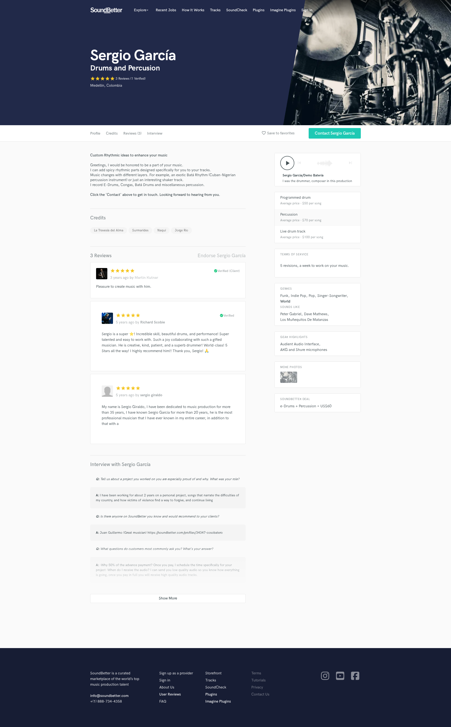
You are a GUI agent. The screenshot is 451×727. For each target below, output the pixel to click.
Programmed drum (295, 197)
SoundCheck (236, 10)
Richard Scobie (152, 322)
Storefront (213, 673)
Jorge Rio (181, 230)
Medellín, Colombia (106, 85)
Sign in (306, 10)
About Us (166, 687)
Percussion (289, 214)
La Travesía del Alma (108, 230)
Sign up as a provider (176, 673)
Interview (154, 133)
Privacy (257, 687)
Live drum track (292, 231)
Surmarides (140, 230)
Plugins (258, 10)
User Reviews (170, 694)
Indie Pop (298, 296)
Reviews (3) (132, 133)
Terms (256, 673)
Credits (112, 133)
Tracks (215, 10)
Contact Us (260, 694)
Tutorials (258, 680)
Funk (284, 296)
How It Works (193, 10)
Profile (95, 133)
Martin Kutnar (146, 278)
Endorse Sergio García (222, 256)
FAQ (162, 701)
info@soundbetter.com (109, 696)
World (285, 301)
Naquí (161, 230)
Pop (312, 296)
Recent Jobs (166, 10)
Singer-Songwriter (332, 296)
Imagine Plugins (283, 10)
